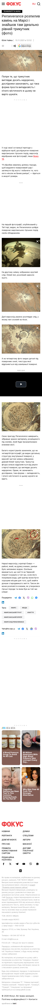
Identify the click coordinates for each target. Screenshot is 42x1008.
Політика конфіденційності (14, 999)
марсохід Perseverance (14, 622)
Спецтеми (28, 835)
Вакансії (27, 844)
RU (34, 4)
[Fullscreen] (37, 241)
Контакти (33, 999)
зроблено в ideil (9, 1003)
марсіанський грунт (13, 612)
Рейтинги (7, 835)
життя (31, 612)
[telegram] (17, 864)
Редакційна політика (8, 858)
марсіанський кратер (13, 617)
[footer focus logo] (12, 824)
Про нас (6, 844)
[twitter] (10, 864)
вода (25, 608)
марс (14, 608)
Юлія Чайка (7, 40)
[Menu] (3, 4)
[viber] (30, 864)
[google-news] (37, 864)
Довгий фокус (9, 839)
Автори (26, 839)
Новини (6, 831)
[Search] (39, 4)
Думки (26, 831)
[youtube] (24, 864)
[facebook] (3, 864)
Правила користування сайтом (9, 850)
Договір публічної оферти (28, 850)
